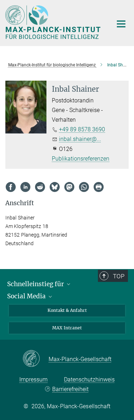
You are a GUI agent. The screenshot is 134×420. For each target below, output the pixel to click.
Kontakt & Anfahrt (67, 310)
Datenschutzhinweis (89, 379)
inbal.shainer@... (80, 139)
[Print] (98, 187)
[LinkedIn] (25, 187)
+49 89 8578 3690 (82, 129)
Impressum (33, 379)
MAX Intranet (67, 327)
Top (118, 276)
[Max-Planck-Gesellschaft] (36, 359)
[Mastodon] (69, 187)
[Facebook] (10, 187)
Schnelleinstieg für (36, 284)
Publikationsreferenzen (80, 158)
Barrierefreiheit (70, 389)
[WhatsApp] (84, 187)
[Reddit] (40, 187)
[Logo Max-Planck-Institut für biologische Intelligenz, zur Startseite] (53, 22)
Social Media (27, 296)
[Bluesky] (54, 187)
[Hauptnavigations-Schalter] (121, 24)
